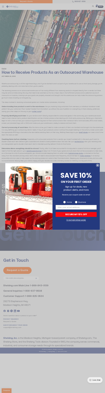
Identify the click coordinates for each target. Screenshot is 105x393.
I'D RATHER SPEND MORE (76, 220)
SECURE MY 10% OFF (76, 214)
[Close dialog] (97, 165)
